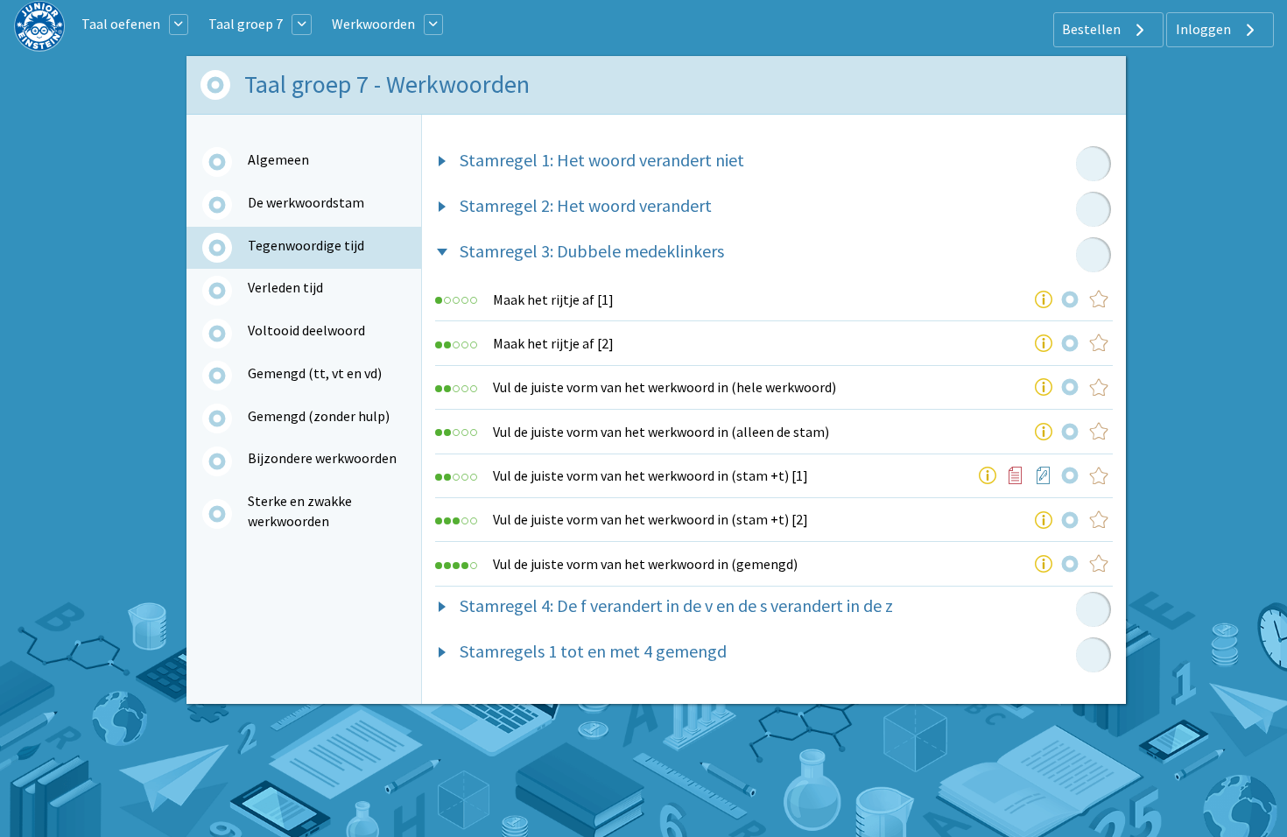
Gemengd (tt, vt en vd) (315, 373)
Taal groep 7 (245, 23)
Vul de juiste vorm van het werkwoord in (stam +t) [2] (650, 519)
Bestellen (1092, 29)
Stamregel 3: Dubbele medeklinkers (592, 251)
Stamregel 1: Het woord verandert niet (602, 160)
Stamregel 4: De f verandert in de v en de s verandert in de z (676, 605)
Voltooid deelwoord (306, 330)
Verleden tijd (285, 287)
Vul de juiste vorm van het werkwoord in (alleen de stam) (661, 431)
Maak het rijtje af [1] (553, 299)
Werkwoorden (373, 23)
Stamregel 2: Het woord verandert (586, 205)
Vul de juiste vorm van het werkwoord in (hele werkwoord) (664, 387)
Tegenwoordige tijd (306, 245)
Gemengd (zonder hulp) (319, 416)
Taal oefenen (120, 23)
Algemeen (278, 159)
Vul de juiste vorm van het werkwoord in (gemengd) (645, 564)
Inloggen (1205, 29)
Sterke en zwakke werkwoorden (300, 510)
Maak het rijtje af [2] (553, 343)
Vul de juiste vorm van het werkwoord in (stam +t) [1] (650, 475)
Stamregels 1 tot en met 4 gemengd (593, 651)
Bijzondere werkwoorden (322, 458)
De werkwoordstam (306, 202)
